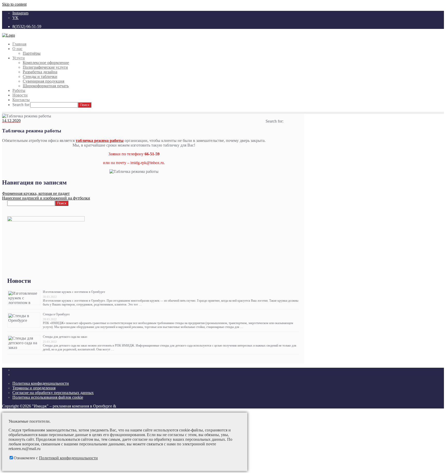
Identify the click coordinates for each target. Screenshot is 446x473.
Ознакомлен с (56, 458)
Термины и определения (33, 388)
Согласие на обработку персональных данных (53, 392)
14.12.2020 (11, 120)
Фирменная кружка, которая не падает (36, 193)
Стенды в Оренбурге (56, 314)
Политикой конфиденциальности (68, 458)
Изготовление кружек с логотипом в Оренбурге (74, 292)
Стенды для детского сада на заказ (65, 337)
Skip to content (14, 4)
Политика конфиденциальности (40, 383)
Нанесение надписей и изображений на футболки (46, 198)
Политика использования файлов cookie (47, 397)
